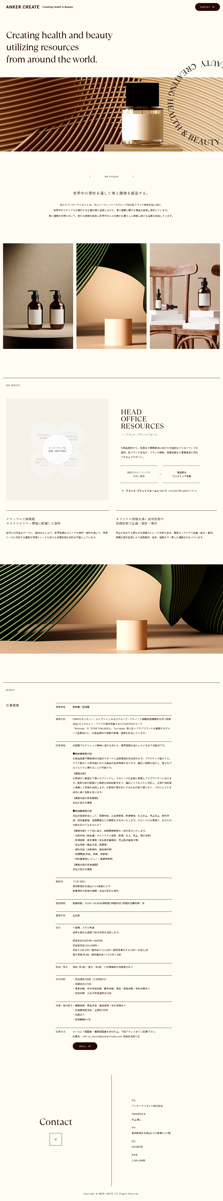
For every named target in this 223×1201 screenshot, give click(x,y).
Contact (55, 1121)
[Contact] (56, 1139)
